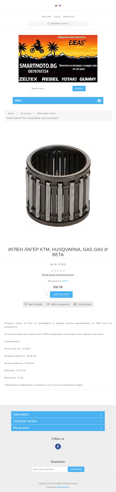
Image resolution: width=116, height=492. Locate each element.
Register (46, 17)
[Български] (56, 5)
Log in (57, 17)
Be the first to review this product (58, 275)
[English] (60, 5)
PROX (65, 281)
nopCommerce (63, 487)
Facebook (58, 446)
